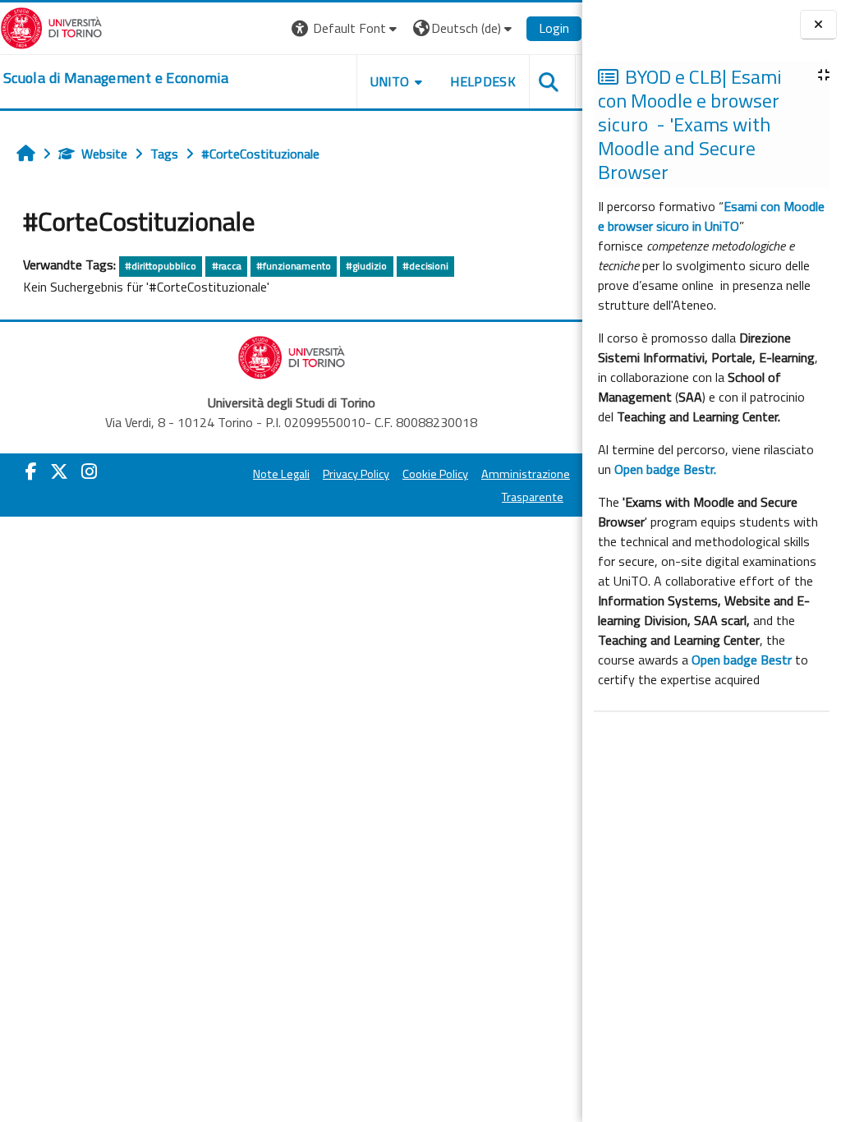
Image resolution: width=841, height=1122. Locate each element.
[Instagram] (89, 471)
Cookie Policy (435, 474)
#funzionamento (293, 266)
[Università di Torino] (51, 26)
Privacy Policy (356, 474)
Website (104, 153)
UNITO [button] (390, 81)
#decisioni (425, 266)
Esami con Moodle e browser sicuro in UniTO (711, 216)
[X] (59, 471)
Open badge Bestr (742, 659)
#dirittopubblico (160, 266)
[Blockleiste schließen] (818, 24)
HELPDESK (483, 81)
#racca (226, 266)
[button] (346, 28)
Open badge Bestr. (665, 469)
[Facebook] (31, 471)
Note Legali (281, 474)
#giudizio (366, 266)
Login (554, 28)
